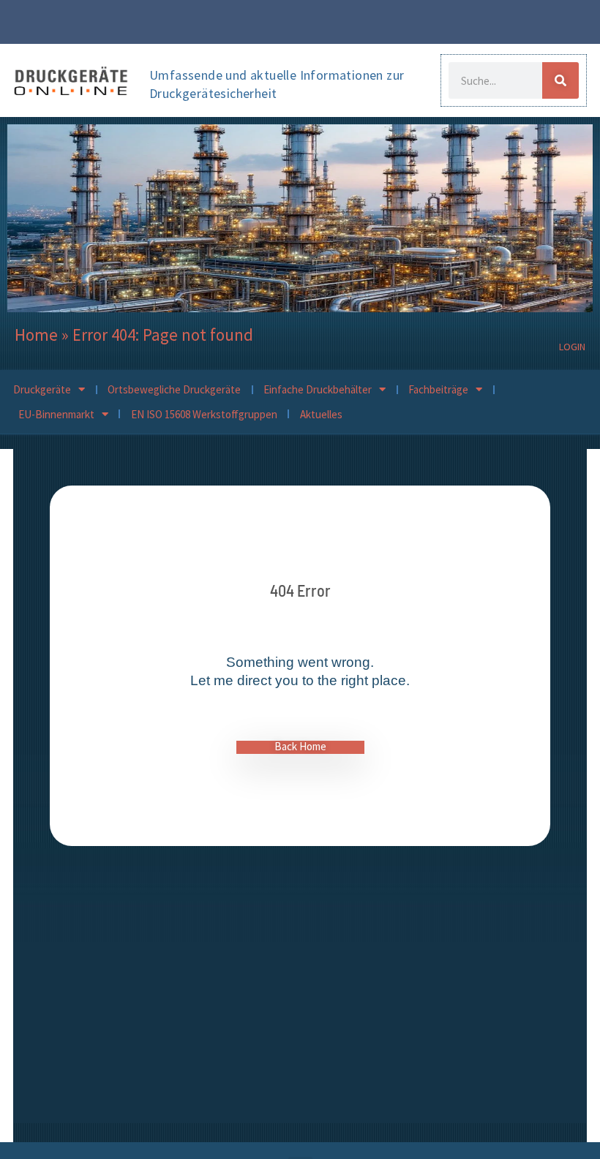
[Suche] (560, 80)
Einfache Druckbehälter (317, 389)
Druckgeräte (42, 389)
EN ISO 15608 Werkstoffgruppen (204, 414)
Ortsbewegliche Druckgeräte (174, 389)
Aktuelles (321, 414)
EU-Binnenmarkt (56, 414)
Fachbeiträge (438, 389)
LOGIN (572, 346)
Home (36, 334)
